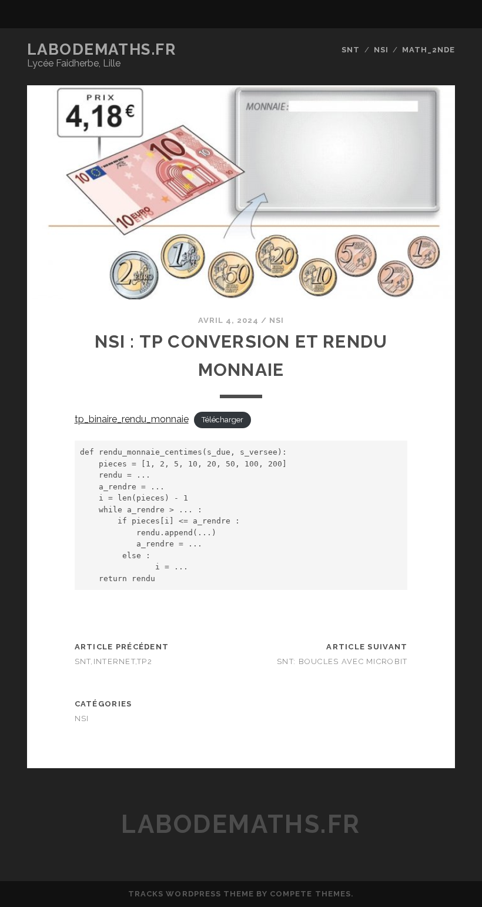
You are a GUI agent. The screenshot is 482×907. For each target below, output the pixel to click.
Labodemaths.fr (101, 49)
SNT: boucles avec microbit (342, 661)
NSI (381, 49)
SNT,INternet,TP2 (113, 661)
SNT (351, 49)
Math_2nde (428, 49)
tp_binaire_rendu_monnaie (132, 419)
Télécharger (222, 419)
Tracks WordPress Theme (191, 893)
